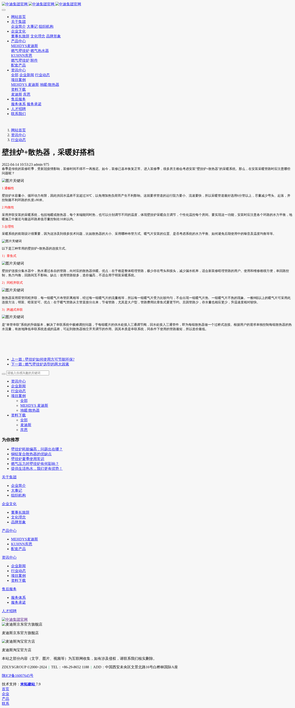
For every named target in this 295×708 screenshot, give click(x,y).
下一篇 (40, 364)
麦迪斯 (25, 425)
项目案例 (18, 396)
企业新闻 (18, 386)
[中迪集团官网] (147, 4)
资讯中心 (18, 135)
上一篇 (42, 359)
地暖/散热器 (30, 410)
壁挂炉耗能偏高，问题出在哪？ (37, 449)
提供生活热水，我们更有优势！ (37, 468)
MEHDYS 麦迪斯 (34, 405)
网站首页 (18, 130)
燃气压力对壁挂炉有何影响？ (35, 464)
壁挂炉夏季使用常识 (27, 459)
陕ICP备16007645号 (17, 676)
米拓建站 (28, 684)
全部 (14, 75)
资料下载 (18, 415)
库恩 (24, 430)
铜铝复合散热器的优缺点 (31, 454)
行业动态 (18, 140)
